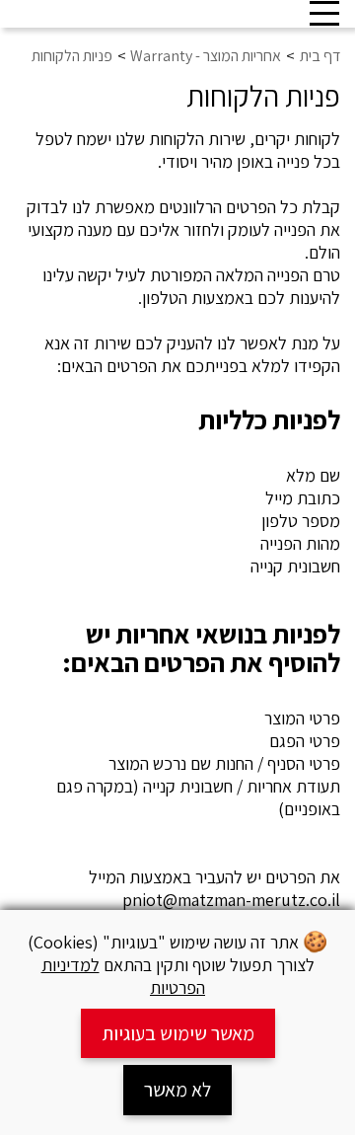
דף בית (320, 55)
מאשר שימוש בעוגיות (178, 1033)
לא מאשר (177, 1089)
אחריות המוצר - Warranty (205, 55)
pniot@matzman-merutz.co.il (231, 899)
